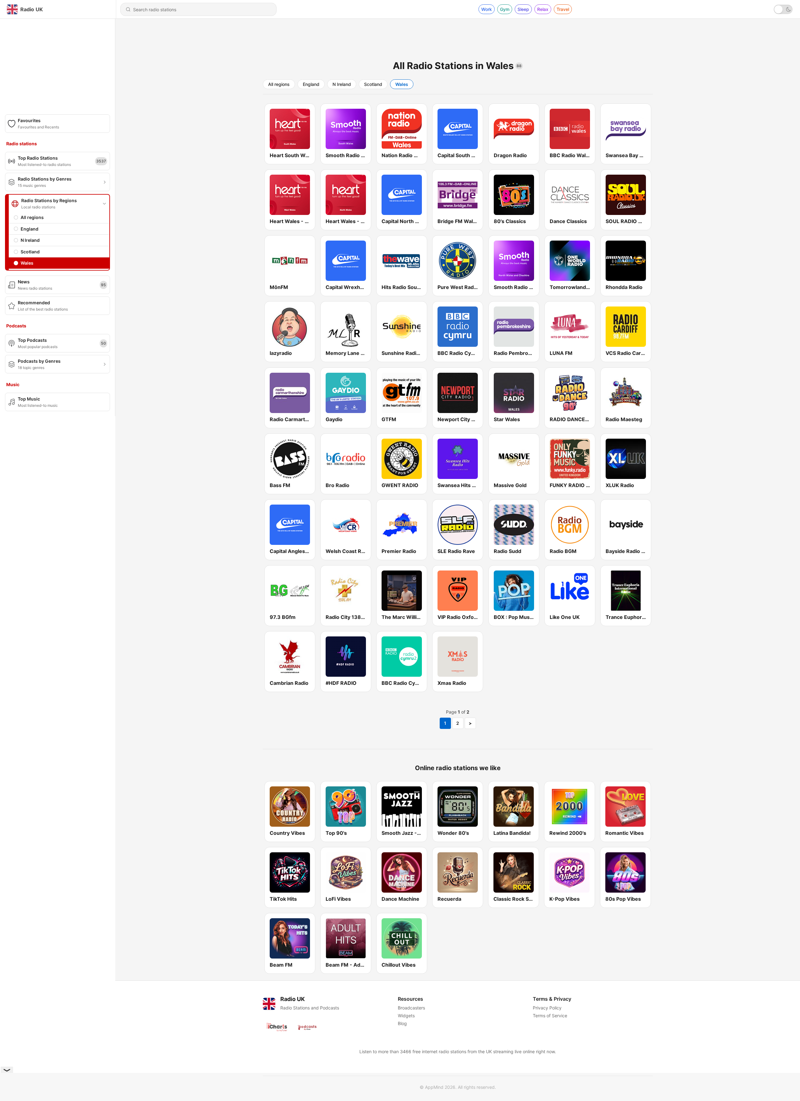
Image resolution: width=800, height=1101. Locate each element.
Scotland (30, 251)
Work (486, 9)
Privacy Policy (547, 1007)
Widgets (406, 1015)
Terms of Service (550, 1015)
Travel (563, 9)
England (29, 229)
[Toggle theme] (783, 9)
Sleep (523, 9)
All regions (32, 217)
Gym (504, 9)
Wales (27, 263)
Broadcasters (411, 1007)
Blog (402, 1023)
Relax (542, 9)
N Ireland (30, 240)
